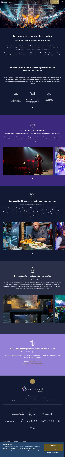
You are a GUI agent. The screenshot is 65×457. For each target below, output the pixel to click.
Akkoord (53, 445)
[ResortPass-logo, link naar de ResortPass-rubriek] (32, 427)
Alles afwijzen (53, 449)
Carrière (16, 441)
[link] (32, 381)
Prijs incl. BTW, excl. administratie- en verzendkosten (33, 398)
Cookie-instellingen (53, 452)
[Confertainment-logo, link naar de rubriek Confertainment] (5, 2)
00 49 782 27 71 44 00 (35, 361)
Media (24, 441)
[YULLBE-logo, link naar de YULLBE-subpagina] (32, 421)
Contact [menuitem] (55, 2)
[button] (28, 148)
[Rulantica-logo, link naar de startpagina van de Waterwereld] (33, 414)
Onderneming (7, 441)
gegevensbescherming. (33, 450)
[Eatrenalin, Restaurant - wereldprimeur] (50, 421)
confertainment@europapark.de (34, 363)
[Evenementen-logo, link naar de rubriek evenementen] (14, 421)
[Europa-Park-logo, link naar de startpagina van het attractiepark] (18, 414)
